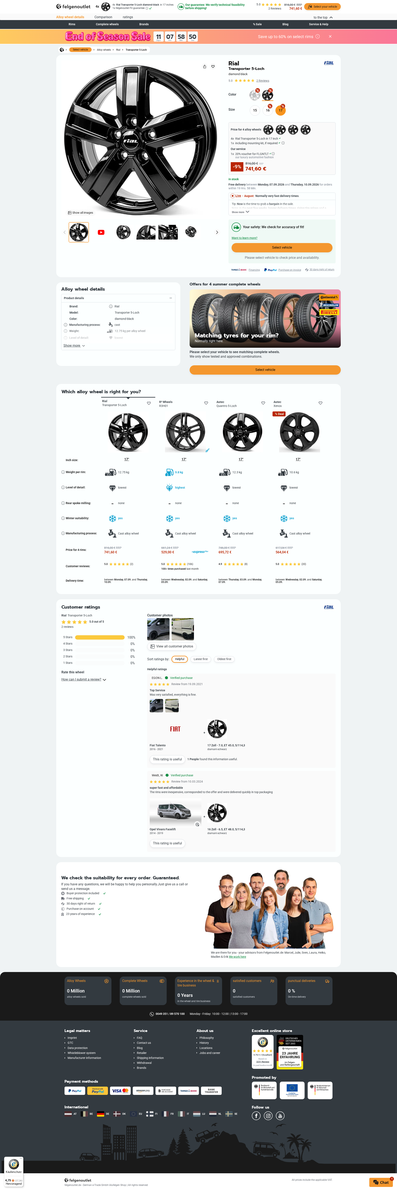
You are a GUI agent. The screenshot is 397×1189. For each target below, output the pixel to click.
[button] (118, 298)
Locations (206, 1048)
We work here (237, 957)
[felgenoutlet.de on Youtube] (280, 1115)
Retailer (142, 1053)
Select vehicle (80, 49)
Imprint (72, 1038)
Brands (144, 24)
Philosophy (207, 1038)
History (204, 1043)
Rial (118, 49)
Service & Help (318, 24)
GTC (70, 1043)
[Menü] (20, 1159)
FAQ (139, 1038)
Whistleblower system (82, 1053)
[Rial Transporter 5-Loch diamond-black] (267, 95)
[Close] (330, 36)
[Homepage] (62, 49)
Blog (285, 24)
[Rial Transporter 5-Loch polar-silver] (255, 95)
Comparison (103, 17)
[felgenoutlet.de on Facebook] (256, 1115)
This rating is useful (167, 759)
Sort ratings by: (158, 659)
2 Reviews (262, 81)
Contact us (144, 1043)
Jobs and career (210, 1053)
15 (255, 110)
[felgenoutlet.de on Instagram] (268, 1115)
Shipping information (150, 1058)
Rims (72, 24)
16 (268, 110)
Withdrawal (144, 1063)
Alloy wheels (104, 49)
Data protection (78, 1048)
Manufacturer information (84, 1058)
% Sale (257, 24)
